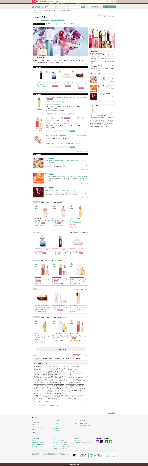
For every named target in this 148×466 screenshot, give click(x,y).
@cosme (38, 421)
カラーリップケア (65, 123)
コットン (36, 382)
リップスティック (50, 399)
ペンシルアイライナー (50, 381)
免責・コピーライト (58, 438)
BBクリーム (37, 398)
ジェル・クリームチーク (55, 388)
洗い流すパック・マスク (61, 385)
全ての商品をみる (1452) (80, 151)
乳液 (50, 366)
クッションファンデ (76, 396)
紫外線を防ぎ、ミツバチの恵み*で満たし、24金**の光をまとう (102, 69)
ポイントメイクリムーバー (51, 379)
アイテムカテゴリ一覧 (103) (73, 358)
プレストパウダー (75, 379)
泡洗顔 (49, 398)
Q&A (53, 3)
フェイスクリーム (56, 366)
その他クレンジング (38, 379)
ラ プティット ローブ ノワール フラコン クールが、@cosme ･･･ (102, 66)
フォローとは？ (111, 16)
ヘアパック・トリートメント (70, 381)
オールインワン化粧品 (50, 385)
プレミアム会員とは (36, 438)
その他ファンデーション (39, 369)
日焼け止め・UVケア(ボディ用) (76, 385)
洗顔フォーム (51, 377)
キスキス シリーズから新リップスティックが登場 (102, 62)
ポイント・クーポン (37, 427)
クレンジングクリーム (71, 384)
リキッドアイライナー (59, 371)
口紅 (63, 369)
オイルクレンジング (38, 366)
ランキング (38, 3)
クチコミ (61, 23)
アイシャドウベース (66, 396)
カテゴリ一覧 (79, 3)
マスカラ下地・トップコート (67, 387)
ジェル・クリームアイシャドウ (41, 388)
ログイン (113, 1)
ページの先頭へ (111, 413)
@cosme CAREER (83, 425)
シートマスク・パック (71, 366)
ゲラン (36, 355)
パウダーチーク (37, 371)
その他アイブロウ (45, 387)
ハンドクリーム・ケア (64, 376)
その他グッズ (78, 382)
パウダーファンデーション (40, 368)
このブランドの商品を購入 (57, 20)
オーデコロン (45, 401)
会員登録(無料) (105, 1)
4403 (68, 102)
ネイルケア (82, 388)
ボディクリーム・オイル (39, 392)
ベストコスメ (85, 3)
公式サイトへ (44, 20)
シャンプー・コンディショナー (41, 376)
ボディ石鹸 (49, 392)
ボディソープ (37, 374)
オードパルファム (79, 399)
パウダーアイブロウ (38, 381)
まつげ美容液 (59, 381)
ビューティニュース (58, 425)
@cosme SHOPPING (82, 420)
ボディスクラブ (66, 392)
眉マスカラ (36, 387)
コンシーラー (50, 369)
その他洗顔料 (58, 377)
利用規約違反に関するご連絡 (60, 442)
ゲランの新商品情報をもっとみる (78, 232)
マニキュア (36, 373)
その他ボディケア (54, 376)
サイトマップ (78, 440)
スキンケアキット (66, 393)
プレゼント (56, 423)
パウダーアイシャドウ (48, 371)
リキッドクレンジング (59, 384)
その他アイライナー (54, 387)
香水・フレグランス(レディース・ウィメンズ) (58, 373)
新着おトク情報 (60, 1)
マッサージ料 (50, 384)
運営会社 (77, 438)
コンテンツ (71, 23)
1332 (66, 121)
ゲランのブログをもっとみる (105, 102)
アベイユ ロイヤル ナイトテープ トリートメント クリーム (81, 84)
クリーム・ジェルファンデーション (69, 368)
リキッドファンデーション (54, 368)
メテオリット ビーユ (52, 135)
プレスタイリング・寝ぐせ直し (60, 390)
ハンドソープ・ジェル (55, 396)
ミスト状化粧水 (80, 384)
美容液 (58, 104)
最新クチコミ (57, 430)
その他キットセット (54, 382)
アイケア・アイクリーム (51, 374)
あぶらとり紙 (44, 373)
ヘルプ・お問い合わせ (58, 440)
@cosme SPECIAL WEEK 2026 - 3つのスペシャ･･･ (101, 59)
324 (67, 138)
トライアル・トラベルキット (77, 277)
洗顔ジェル (54, 398)
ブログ (49, 3)
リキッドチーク (58, 399)
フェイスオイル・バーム (39, 384)
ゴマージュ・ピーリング (63, 379)
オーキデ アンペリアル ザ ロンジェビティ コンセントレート (42, 84)
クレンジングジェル (77, 377)
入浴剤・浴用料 (81, 381)
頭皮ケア (50, 390)
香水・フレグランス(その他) (66, 382)
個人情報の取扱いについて (38, 442)
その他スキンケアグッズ (70, 395)
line (110, 441)
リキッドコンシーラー (68, 399)
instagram (97, 441)
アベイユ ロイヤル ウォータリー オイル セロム (60, 97)
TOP (34, 3)
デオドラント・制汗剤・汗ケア (54, 393)
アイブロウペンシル (75, 371)
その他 (43, 374)
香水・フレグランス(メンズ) (76, 373)
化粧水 (46, 366)
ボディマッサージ (57, 392)
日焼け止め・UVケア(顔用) (40, 377)
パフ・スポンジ (80, 395)
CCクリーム (44, 398)
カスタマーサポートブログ (59, 444)
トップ (35, 23)
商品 (48, 23)
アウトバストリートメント (40, 390)
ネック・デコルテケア (76, 392)
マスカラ (68, 371)
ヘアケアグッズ (45, 396)
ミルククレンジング (67, 377)
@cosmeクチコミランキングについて (83, 442)
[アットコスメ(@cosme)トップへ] (37, 7)
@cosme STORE (81, 423)
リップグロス (74, 123)
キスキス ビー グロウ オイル (54, 118)
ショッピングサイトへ (50, 99)
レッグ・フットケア (75, 376)
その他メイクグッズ (44, 382)
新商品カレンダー (58, 428)
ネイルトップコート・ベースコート (70, 388)
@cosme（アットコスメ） (55, 405)
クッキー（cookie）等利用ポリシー (40, 444)
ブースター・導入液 (51, 104)
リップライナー (76, 369)
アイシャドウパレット (39, 399)
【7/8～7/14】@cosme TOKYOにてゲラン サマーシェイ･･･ (102, 55)
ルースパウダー (50, 141)
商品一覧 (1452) (43, 358)
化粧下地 (79, 366)
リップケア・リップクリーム (53, 123)
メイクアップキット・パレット (41, 395)
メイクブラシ (37, 396)
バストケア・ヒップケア (39, 393)
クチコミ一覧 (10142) (54, 358)
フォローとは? (85, 355)
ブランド (44, 3)
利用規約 (34, 440)
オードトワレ (38, 218)
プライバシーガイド (36, 446)
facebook (106, 441)
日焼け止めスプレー (72, 398)
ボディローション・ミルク (75, 390)
